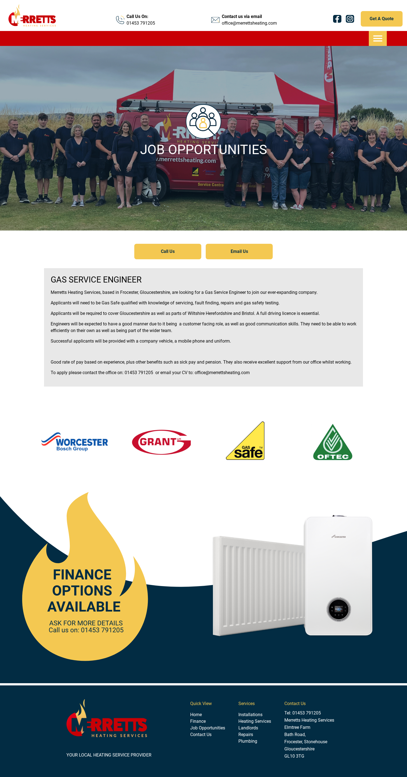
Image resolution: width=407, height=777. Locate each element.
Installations (250, 714)
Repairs (245, 734)
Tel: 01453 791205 (302, 713)
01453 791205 (141, 23)
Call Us (168, 251)
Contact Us (201, 734)
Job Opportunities (207, 728)
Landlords (248, 728)
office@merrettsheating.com (249, 23)
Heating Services (254, 721)
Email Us (239, 251)
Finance (198, 721)
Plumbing (247, 741)
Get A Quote (382, 18)
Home (196, 714)
